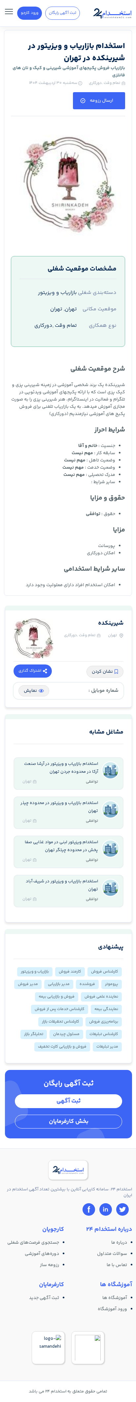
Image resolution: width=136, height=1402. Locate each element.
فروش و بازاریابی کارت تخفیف (62, 1047)
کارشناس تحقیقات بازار (60, 1022)
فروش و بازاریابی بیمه (57, 997)
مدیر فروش (28, 984)
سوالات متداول (112, 1254)
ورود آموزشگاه (112, 1309)
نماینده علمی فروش (101, 997)
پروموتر (111, 984)
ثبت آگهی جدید (44, 1298)
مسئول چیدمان (66, 1034)
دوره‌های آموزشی (42, 1254)
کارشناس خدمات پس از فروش (60, 1009)
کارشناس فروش (104, 972)
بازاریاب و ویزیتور (35, 972)
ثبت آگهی (68, 1101)
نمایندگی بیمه (106, 1009)
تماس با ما (117, 1265)
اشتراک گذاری (29, 671)
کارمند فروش (70, 972)
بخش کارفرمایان (68, 1121)
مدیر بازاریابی (59, 984)
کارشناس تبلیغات (103, 1034)
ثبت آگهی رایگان (62, 13)
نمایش (30, 690)
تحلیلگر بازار (33, 1034)
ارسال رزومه (101, 100)
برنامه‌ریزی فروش (103, 1022)
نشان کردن (102, 671)
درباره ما (119, 1242)
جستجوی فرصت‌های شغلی (33, 1242)
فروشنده (87, 984)
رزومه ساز (49, 1265)
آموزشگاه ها (114, 1298)
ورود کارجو (29, 13)
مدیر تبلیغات (107, 1047)
